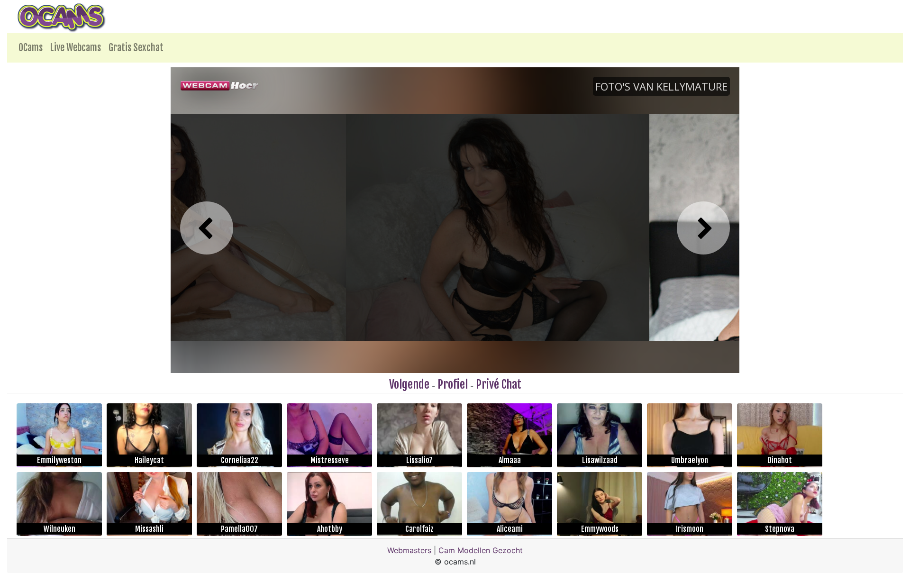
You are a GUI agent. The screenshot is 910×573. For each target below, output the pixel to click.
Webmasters (409, 550)
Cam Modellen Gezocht (480, 550)
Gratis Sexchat (136, 48)
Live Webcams (75, 48)
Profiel (452, 384)
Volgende (409, 384)
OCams (30, 48)
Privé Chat (498, 384)
